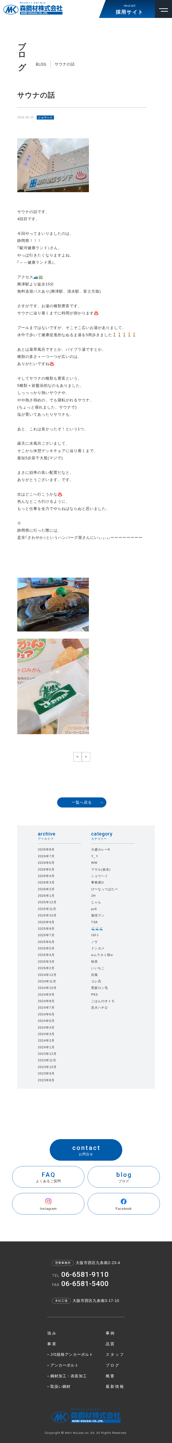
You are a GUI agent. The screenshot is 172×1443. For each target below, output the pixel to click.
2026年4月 (46, 876)
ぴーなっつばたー (104, 889)
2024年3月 (46, 1034)
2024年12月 (47, 975)
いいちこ (98, 968)
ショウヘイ (99, 876)
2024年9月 (46, 994)
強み (52, 1333)
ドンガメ (98, 948)
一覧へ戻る (82, 802)
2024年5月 (46, 1021)
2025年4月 (46, 955)
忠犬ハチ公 (99, 1007)
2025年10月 (47, 915)
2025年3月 (46, 961)
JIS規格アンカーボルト (71, 1354)
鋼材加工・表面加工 (68, 1376)
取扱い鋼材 (60, 1386)
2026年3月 (46, 882)
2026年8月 (46, 849)
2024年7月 (46, 1007)
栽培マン (98, 915)
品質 (110, 1344)
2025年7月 (46, 935)
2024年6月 (46, 1014)
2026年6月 (46, 862)
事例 (110, 1333)
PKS (94, 994)
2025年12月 (47, 902)
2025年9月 (46, 922)
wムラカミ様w (102, 955)
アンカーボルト (64, 1365)
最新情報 (115, 1386)
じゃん (96, 902)
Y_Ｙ (95, 856)
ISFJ (95, 935)
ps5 (94, 909)
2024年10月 (47, 988)
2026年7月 (46, 856)
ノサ (94, 942)
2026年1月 (46, 895)
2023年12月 (47, 1054)
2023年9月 (46, 1073)
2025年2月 (46, 968)
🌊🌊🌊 (97, 928)
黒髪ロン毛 (99, 988)
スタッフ (115, 1354)
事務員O (97, 882)
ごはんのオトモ (103, 1001)
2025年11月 (47, 909)
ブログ (113, 1365)
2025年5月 (46, 948)
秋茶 (94, 961)
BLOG (41, 64)
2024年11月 (47, 981)
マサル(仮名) (101, 869)
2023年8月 (46, 1080)
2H (93, 895)
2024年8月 (46, 1001)
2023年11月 (47, 1060)
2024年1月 (46, 1047)
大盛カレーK (100, 849)
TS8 (94, 922)
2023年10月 (47, 1067)
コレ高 (96, 981)
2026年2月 (46, 889)
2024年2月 (46, 1040)
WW (94, 862)
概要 (110, 1376)
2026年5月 (46, 869)
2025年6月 (46, 942)
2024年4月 (46, 1027)
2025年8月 (46, 928)
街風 (94, 975)
